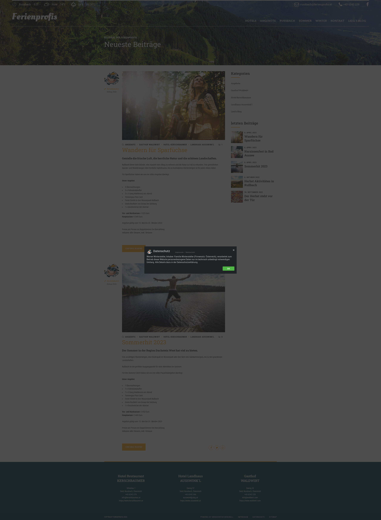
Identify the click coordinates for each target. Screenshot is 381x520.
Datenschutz (190, 252)
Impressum (179, 252)
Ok (228, 268)
